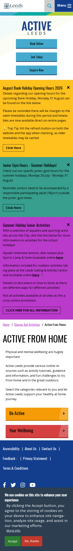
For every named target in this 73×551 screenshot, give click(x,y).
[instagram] (22, 485)
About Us (30, 448)
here (59, 257)
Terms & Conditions (15, 468)
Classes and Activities (27, 324)
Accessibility (11, 448)
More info (13, 530)
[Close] (68, 87)
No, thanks (32, 541)
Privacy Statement (35, 458)
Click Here (13, 148)
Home (6, 324)
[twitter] (13, 485)
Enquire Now (36, 70)
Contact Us (49, 448)
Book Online (36, 43)
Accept (12, 541)
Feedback (9, 458)
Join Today (36, 57)
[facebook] (4, 485)
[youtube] (33, 485)
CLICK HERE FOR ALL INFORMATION (32, 310)
